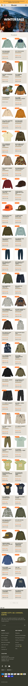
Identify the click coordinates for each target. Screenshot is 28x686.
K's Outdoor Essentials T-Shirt (19, 473)
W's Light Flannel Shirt (7, 169)
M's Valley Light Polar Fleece (6, 333)
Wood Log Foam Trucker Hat (6, 216)
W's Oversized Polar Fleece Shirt (7, 310)
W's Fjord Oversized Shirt (6, 568)
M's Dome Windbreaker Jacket (19, 356)
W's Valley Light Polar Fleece (6, 520)
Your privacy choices (18, 645)
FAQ (16, 648)
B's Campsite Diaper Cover (6, 497)
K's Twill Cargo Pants (19, 403)
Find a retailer (4, 640)
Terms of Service (19, 640)
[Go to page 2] (17, 603)
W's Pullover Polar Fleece (6, 52)
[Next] (26, 2)
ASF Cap (17, 567)
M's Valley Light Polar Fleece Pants (6, 263)
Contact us (4, 649)
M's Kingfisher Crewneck (19, 591)
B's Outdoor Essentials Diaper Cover (7, 473)
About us (3, 647)
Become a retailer (5, 642)
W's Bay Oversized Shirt (7, 75)
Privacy (17, 642)
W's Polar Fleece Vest (19, 333)
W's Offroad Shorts (18, 286)
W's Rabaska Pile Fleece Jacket (19, 169)
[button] (5, 53)
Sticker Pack (6, 97)
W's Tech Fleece (19, 51)
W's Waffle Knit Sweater (6, 192)
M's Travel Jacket (7, 380)
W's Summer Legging (18, 75)
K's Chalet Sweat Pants (7, 450)
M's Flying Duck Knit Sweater (19, 144)
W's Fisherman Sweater (6, 286)
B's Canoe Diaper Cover (19, 497)
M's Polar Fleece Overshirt (6, 591)
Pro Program (4, 637)
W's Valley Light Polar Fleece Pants (19, 263)
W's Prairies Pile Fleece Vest (6, 356)
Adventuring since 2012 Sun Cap (7, 544)
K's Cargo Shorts (7, 403)
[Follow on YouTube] (9, 666)
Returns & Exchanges (20, 635)
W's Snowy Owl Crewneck (19, 239)
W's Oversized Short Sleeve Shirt (6, 145)
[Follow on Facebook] (2, 666)
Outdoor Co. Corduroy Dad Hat (19, 192)
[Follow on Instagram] (6, 666)
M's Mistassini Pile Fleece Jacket (20, 310)
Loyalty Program (5, 633)
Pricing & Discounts (20, 637)
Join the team (4, 644)
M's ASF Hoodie (19, 520)
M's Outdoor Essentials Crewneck (19, 544)
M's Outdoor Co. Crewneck (7, 239)
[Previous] (1, 2)
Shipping (17, 633)
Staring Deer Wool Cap (19, 216)
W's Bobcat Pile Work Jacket (19, 380)
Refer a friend (4, 635)
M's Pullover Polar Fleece (18, 121)
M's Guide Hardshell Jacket (20, 98)
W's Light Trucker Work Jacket (7, 121)
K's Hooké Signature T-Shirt (20, 450)
